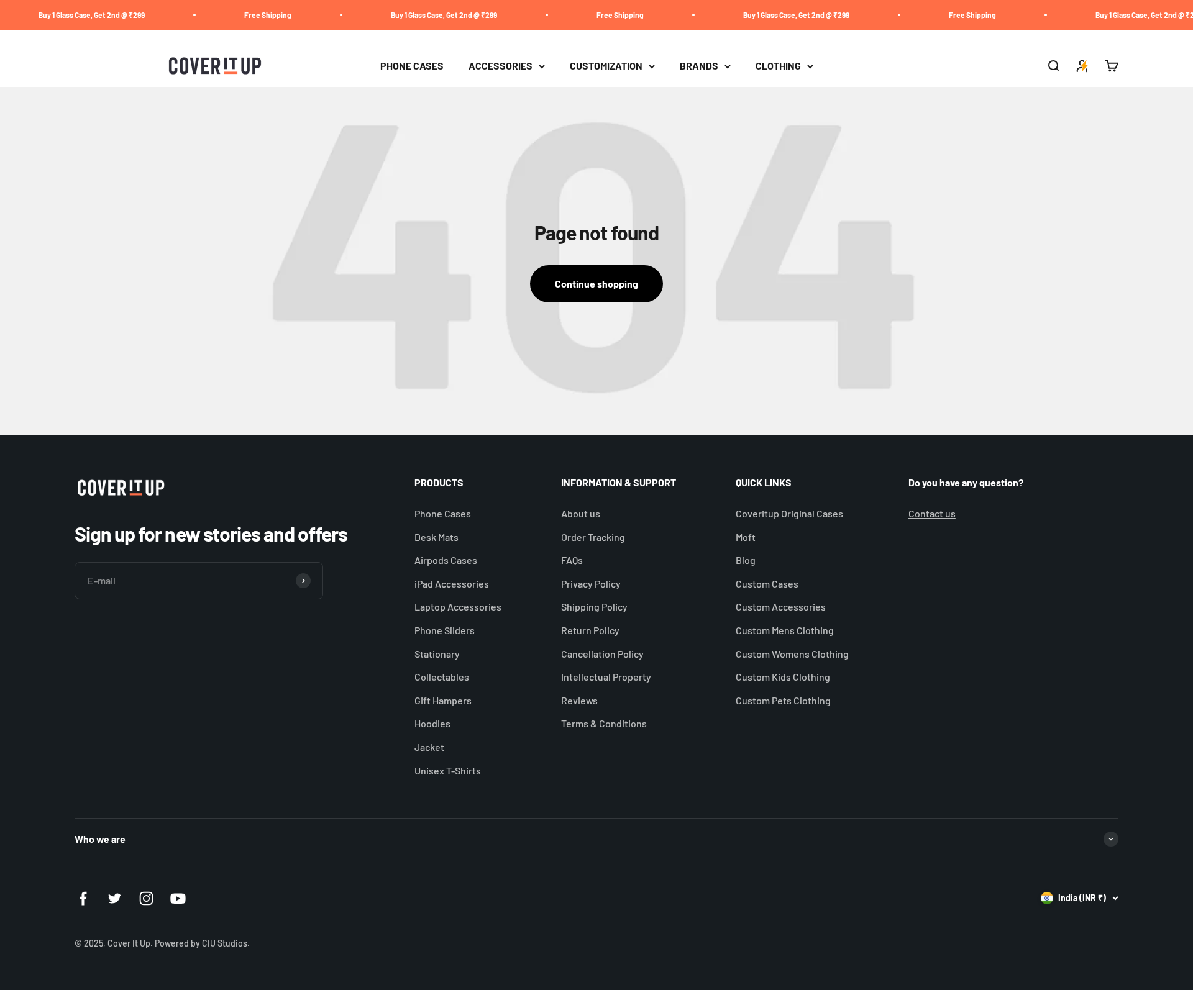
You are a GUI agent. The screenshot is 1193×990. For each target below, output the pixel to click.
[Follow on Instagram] (146, 898)
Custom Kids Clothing (783, 677)
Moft (746, 537)
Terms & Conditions (604, 723)
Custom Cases (767, 583)
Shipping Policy (594, 606)
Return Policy (590, 630)
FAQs (572, 560)
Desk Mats (436, 537)
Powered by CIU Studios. (202, 943)
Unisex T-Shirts (447, 770)
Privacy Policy (591, 583)
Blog (746, 560)
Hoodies (432, 723)
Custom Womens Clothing (792, 654)
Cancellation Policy (602, 654)
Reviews (579, 700)
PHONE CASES (412, 66)
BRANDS (699, 66)
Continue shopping (596, 283)
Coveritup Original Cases (789, 513)
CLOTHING (778, 66)
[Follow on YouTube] (178, 898)
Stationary (437, 654)
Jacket (429, 747)
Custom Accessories (781, 606)
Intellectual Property (606, 677)
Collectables (441, 677)
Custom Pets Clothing (783, 700)
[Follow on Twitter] (114, 898)
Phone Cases (442, 513)
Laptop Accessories (457, 606)
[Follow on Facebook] (83, 898)
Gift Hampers (443, 700)
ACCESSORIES (501, 66)
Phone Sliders (444, 630)
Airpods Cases (445, 560)
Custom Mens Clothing (785, 630)
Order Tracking (593, 537)
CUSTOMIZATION (606, 66)
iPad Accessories (451, 583)
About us (580, 513)
